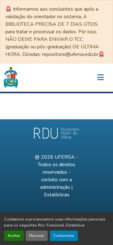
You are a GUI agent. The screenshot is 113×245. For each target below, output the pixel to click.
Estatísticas (56, 194)
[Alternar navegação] (100, 78)
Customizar (63, 235)
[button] (11, 78)
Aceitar (14, 235)
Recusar (36, 235)
